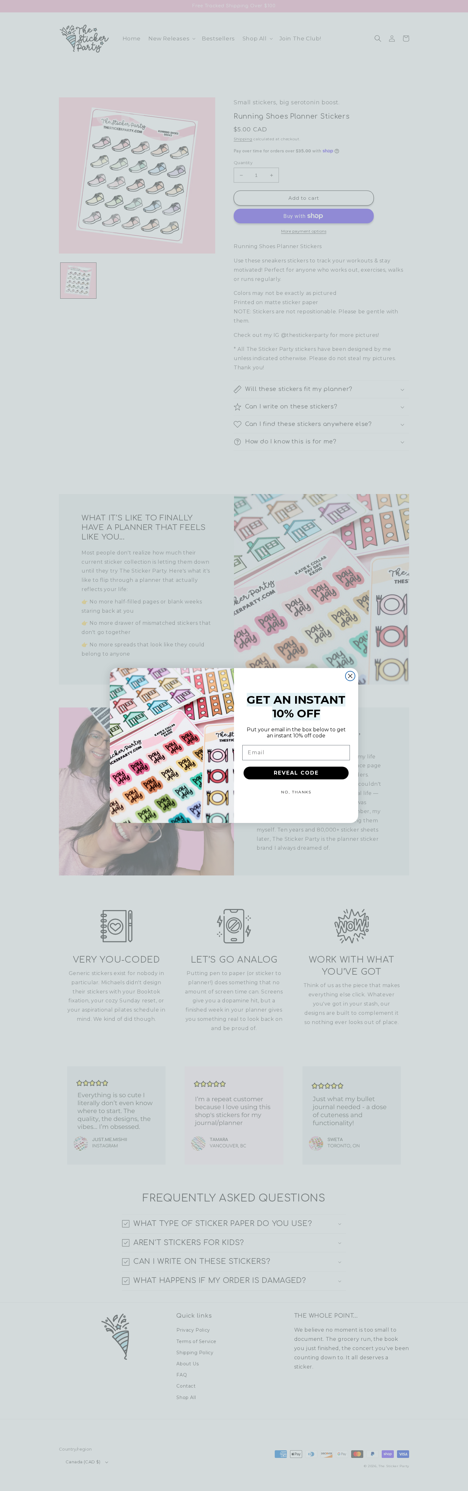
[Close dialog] (350, 676)
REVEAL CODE (296, 773)
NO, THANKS (296, 792)
